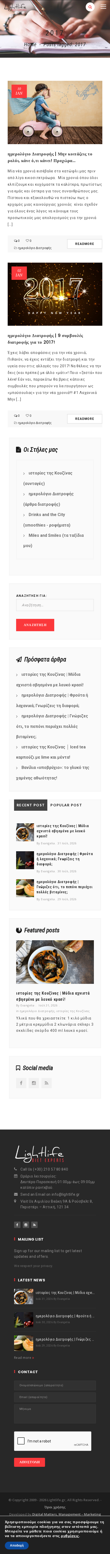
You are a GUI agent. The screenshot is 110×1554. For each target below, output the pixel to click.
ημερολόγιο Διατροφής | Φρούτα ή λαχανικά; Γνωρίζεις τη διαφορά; (52, 700)
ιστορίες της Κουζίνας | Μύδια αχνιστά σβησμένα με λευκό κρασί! (49, 679)
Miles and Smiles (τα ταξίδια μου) (53, 540)
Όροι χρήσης (55, 1507)
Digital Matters (44, 1514)
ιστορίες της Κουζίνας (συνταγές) (47, 478)
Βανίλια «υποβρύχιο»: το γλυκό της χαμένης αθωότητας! (52, 772)
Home (30, 44)
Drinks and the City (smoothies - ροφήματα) (46, 520)
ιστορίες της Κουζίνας (73, 1011)
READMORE (84, 244)
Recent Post (31, 805)
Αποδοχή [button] (17, 1545)
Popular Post (66, 805)
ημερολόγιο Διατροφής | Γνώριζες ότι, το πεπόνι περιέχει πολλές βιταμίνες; (52, 726)
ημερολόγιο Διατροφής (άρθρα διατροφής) (48, 499)
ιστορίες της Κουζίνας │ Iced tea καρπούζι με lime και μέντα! (51, 752)
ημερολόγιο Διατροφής (35, 248)
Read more (23, 1357)
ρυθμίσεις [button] (70, 1535)
